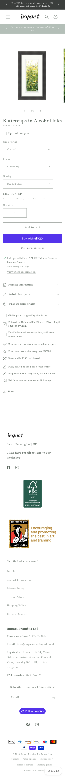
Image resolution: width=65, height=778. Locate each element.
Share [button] (11, 391)
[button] (8, 17)
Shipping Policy (16, 605)
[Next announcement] (58, 4)
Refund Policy (15, 597)
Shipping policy (44, 764)
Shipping (20, 199)
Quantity (8, 205)
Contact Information (19, 580)
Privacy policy (47, 758)
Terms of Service (17, 614)
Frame (6, 159)
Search (11, 571)
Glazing (7, 176)
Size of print (10, 141)
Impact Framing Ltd (30, 754)
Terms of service (25, 764)
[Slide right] (40, 111)
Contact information (34, 770)
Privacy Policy (15, 588)
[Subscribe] (53, 697)
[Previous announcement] (6, 4)
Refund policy (29, 758)
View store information (21, 272)
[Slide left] (24, 111)
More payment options (32, 247)
